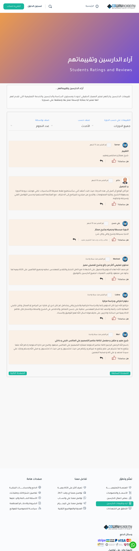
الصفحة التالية (17, 373)
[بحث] (50, 6)
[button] (114, 161)
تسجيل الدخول (35, 6)
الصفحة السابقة (120, 373)
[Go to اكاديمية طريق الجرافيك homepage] (121, 7)
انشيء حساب (14, 6)
